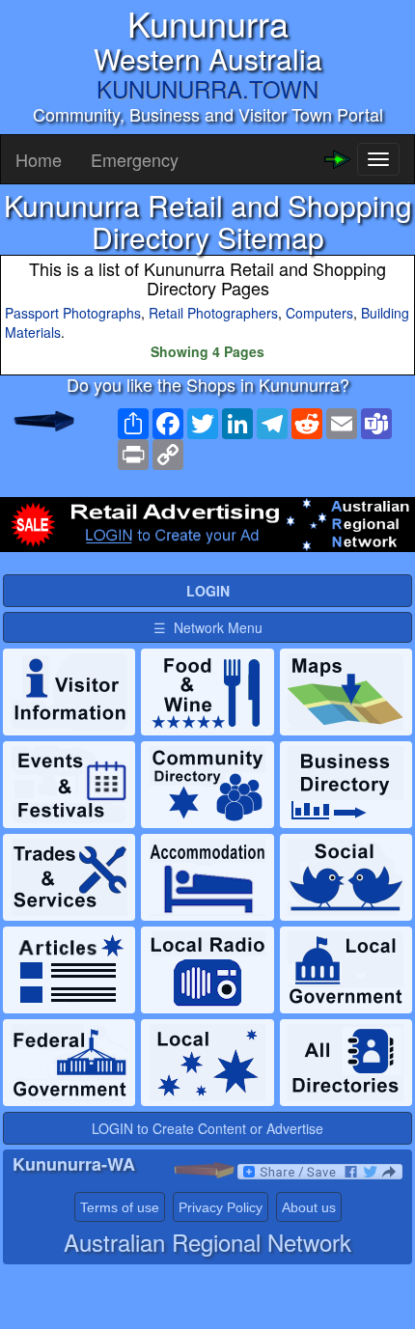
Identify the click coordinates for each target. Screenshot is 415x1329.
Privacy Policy (221, 1207)
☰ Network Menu (208, 627)
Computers (319, 312)
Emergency (135, 159)
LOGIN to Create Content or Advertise (207, 1128)
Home (38, 159)
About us (309, 1207)
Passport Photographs (73, 312)
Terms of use (119, 1207)
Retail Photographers (213, 312)
